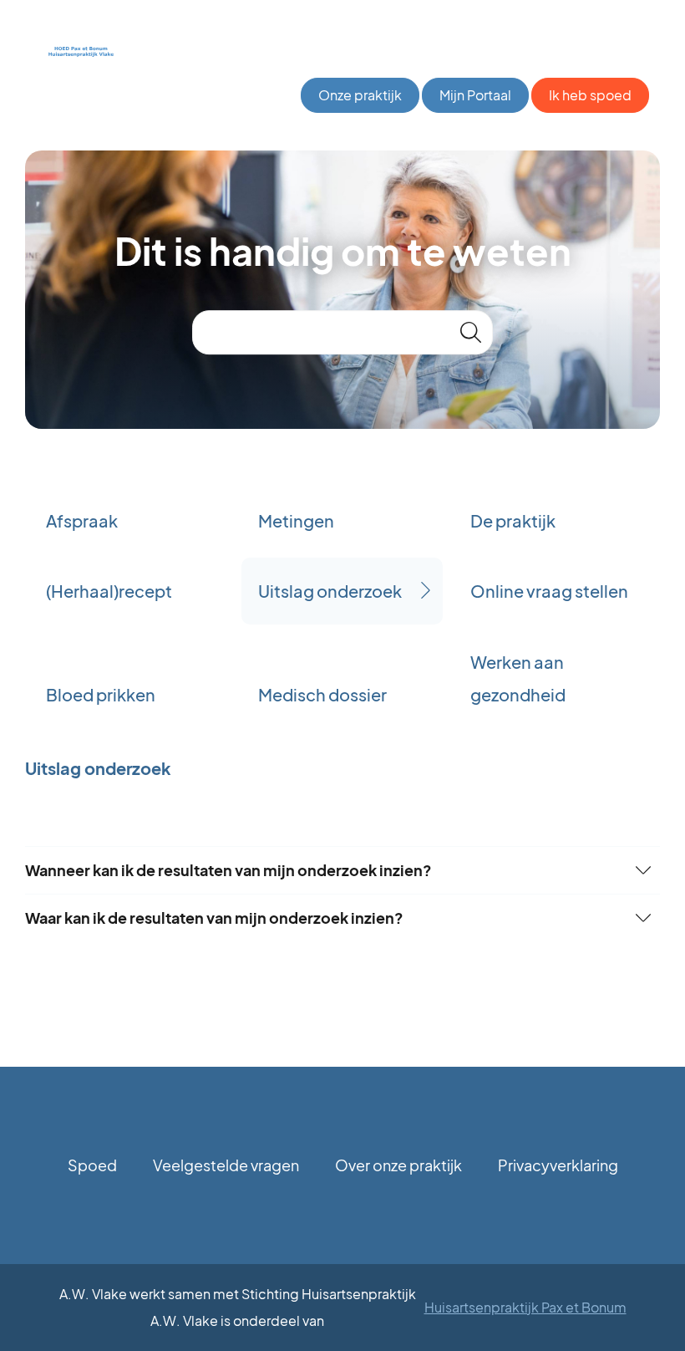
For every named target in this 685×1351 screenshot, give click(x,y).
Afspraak (82, 520)
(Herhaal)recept (109, 590)
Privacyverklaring (558, 1165)
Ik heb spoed (590, 95)
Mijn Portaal (475, 95)
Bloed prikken (100, 694)
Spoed (92, 1165)
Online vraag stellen (549, 590)
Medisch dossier (322, 694)
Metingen (296, 520)
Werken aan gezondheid (518, 678)
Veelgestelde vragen (226, 1165)
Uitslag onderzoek (330, 590)
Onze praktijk (360, 95)
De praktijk (513, 520)
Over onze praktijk (398, 1165)
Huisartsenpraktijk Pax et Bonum (525, 1307)
